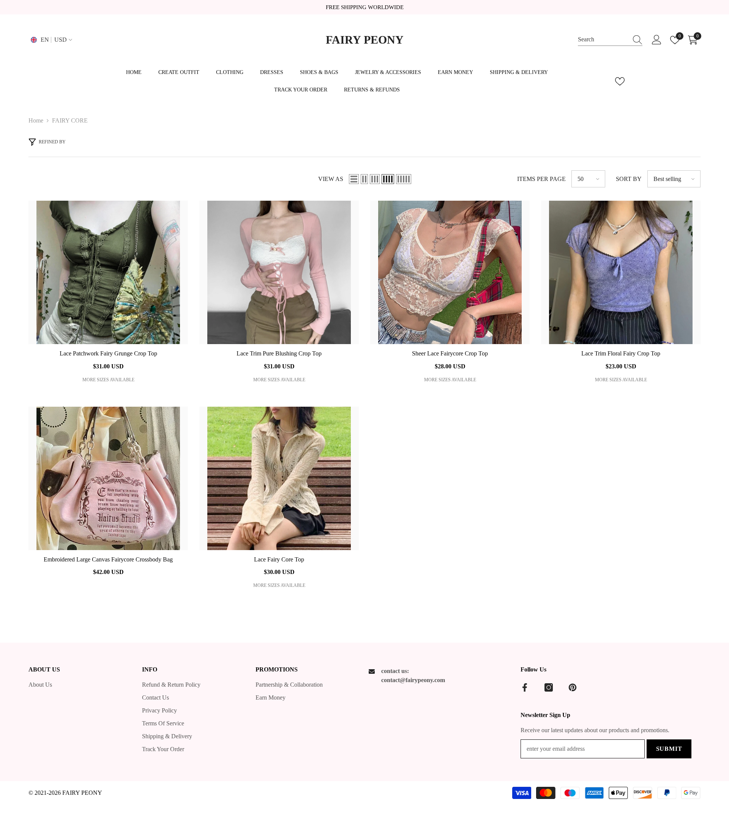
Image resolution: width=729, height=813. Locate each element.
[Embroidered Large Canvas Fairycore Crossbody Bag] (108, 478)
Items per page (541, 179)
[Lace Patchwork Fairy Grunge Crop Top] (108, 272)
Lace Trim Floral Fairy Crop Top (620, 353)
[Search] (610, 40)
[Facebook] (525, 687)
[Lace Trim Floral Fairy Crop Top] (621, 272)
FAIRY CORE (70, 120)
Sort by (629, 179)
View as (330, 179)
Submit (669, 748)
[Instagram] (549, 687)
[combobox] (603, 40)
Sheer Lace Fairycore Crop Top (450, 353)
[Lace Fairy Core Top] (279, 478)
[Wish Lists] (620, 81)
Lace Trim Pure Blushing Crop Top (279, 353)
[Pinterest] (572, 687)
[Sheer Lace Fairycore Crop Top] (450, 272)
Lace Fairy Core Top (279, 559)
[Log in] (656, 40)
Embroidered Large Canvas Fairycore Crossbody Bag (108, 559)
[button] (354, 179)
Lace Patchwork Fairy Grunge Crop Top (108, 353)
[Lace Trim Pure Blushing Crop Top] (279, 272)
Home (35, 120)
